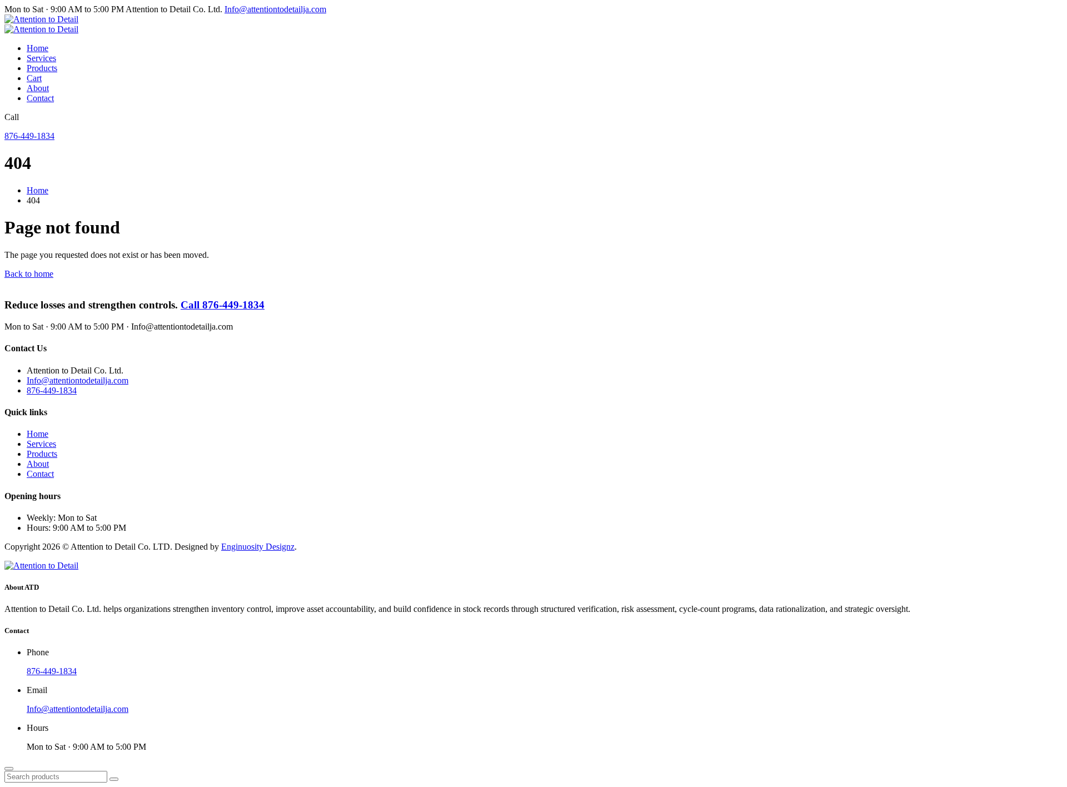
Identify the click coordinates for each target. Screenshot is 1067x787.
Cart (34, 78)
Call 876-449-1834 (223, 305)
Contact (40, 98)
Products (42, 68)
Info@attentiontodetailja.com (275, 9)
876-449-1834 (29, 136)
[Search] (113, 779)
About (38, 88)
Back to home (28, 273)
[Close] (8, 768)
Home (37, 48)
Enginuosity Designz (258, 546)
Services (41, 58)
